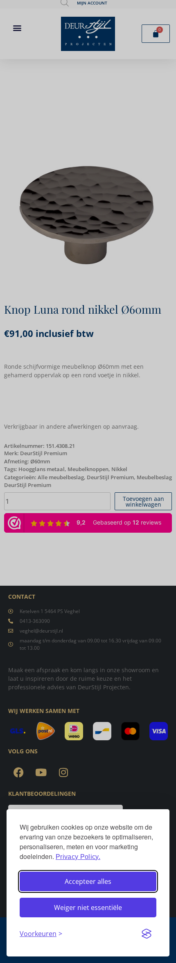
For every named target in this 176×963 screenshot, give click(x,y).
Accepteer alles (88, 881)
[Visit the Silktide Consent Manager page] (146, 933)
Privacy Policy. (78, 856)
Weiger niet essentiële (88, 907)
